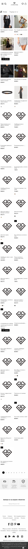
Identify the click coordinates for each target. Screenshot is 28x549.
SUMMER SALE (23, 530)
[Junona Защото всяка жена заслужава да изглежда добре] (14, 3)
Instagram (12, 524)
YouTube (18, 524)
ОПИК (14, 532)
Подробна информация (15, 547)
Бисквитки (14, 528)
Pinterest (15, 524)
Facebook (8, 524)
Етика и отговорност (12, 530)
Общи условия (6, 528)
